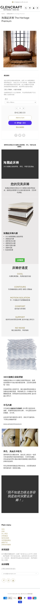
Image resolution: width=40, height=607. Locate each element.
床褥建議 (4, 536)
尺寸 (6, 99)
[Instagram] (8, 580)
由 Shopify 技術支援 (26, 593)
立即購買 (20, 260)
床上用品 (4, 534)
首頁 (3, 529)
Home (3, 13)
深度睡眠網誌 (6, 540)
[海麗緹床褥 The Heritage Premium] (20, 49)
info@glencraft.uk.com (21, 2)
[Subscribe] (36, 573)
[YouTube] (13, 580)
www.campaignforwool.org (12, 424)
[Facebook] (4, 580)
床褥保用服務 (6, 545)
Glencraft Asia (16, 593)
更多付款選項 (20, 127)
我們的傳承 (5, 538)
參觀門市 (4, 542)
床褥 (3, 531)
